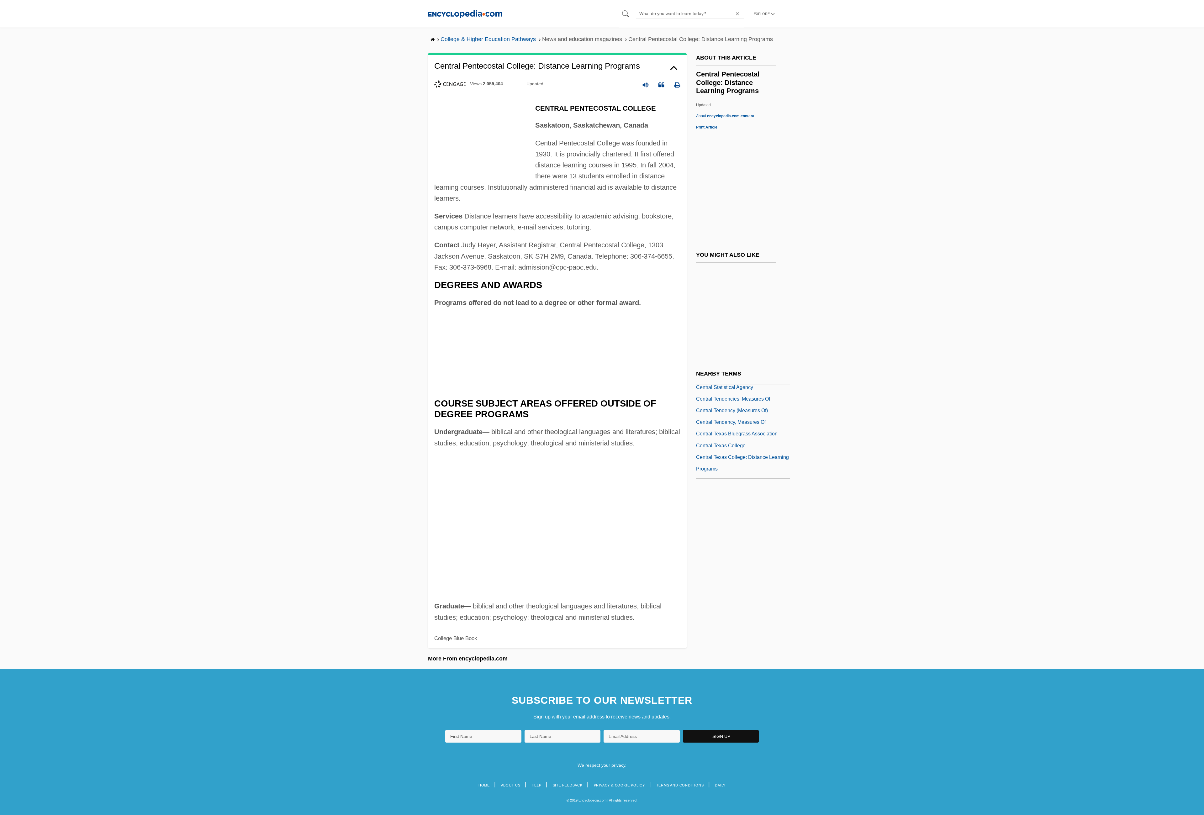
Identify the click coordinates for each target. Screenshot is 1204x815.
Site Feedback (568, 785)
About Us (510, 785)
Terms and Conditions (680, 785)
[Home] (465, 14)
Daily (720, 785)
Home (484, 785)
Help (536, 785)
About (725, 116)
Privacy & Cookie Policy (619, 785)
